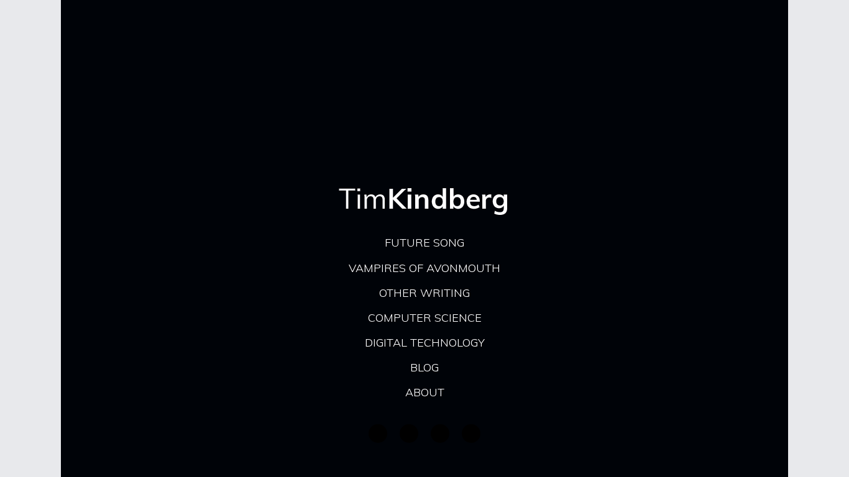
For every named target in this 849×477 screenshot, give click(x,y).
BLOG (424, 367)
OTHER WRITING (424, 293)
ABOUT (424, 392)
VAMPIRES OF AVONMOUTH (424, 268)
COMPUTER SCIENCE (425, 318)
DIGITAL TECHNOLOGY (425, 342)
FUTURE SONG (424, 242)
